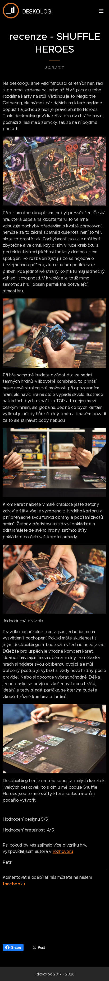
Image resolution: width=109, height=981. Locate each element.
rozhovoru (63, 851)
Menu (101, 10)
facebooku (14, 884)
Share (16, 947)
